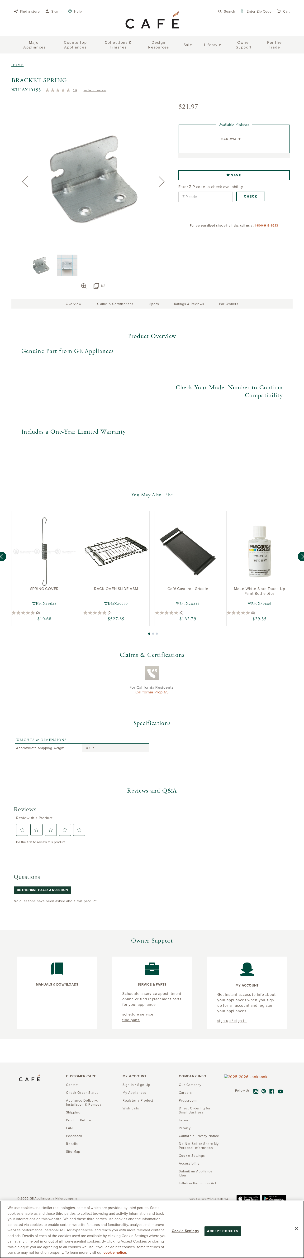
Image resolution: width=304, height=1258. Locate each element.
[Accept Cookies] (296, 1229)
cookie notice (115, 1252)
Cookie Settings (185, 1231)
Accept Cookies (222, 1231)
